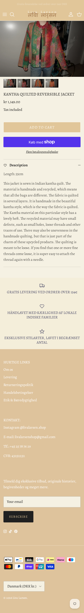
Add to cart (42, 127)
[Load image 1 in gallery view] (42, 49)
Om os (8, 369)
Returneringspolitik (18, 384)
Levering (10, 377)
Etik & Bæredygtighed (20, 400)
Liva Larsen (20, 598)
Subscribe (18, 516)
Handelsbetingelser (18, 392)
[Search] (14, 14)
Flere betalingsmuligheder (42, 152)
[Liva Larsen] (42, 15)
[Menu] (4, 14)
